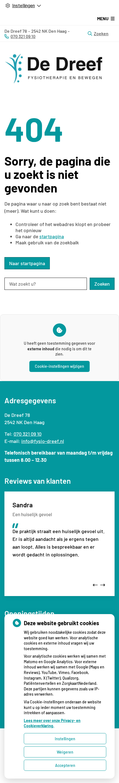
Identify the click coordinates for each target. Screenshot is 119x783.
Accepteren (65, 765)
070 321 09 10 (28, 434)
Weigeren (65, 752)
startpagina (51, 236)
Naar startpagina (27, 263)
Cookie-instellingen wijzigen (59, 366)
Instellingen (65, 738)
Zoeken (101, 33)
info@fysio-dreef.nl (42, 441)
